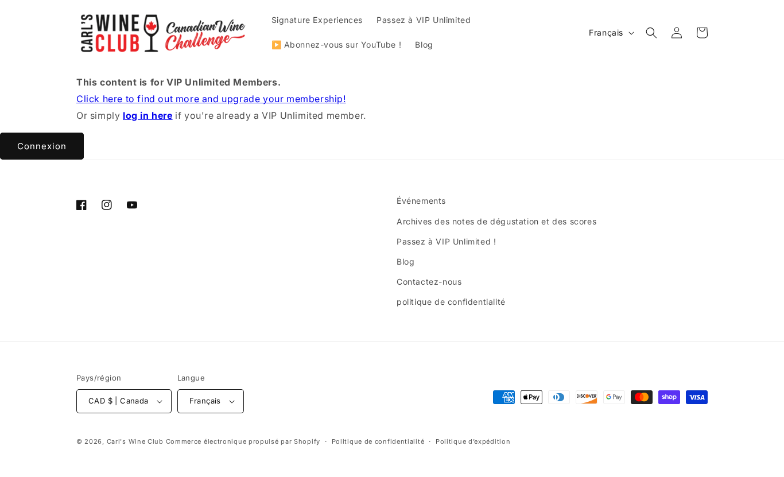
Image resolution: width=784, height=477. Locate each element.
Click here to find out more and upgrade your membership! (211, 98)
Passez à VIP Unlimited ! (446, 241)
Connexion (42, 146)
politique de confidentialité (451, 302)
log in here (148, 115)
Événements (421, 200)
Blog (405, 261)
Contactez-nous (429, 281)
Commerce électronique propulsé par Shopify (243, 441)
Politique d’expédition (473, 441)
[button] (651, 32)
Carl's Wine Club (135, 441)
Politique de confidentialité (378, 441)
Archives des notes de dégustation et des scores (496, 221)
